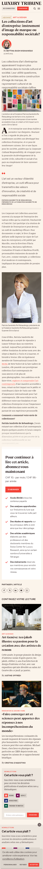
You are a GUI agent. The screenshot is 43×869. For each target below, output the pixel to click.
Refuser (23, 865)
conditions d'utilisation (13, 859)
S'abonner (23, 8)
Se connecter (9, 8)
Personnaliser (10, 865)
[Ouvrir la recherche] (34, 8)
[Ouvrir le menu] (39, 8)
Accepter (34, 865)
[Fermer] (39, 825)
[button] (21, 434)
